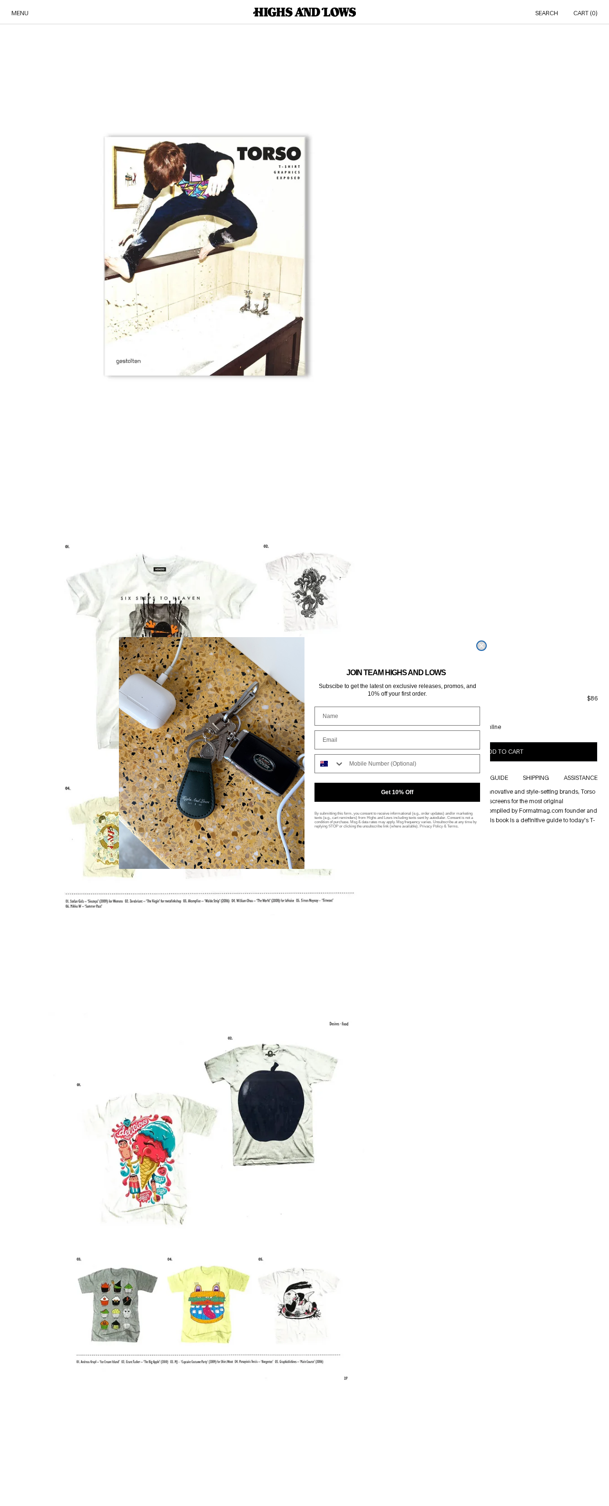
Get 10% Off (397, 792)
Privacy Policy (431, 826)
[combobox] (329, 764)
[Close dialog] (481, 645)
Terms (452, 826)
